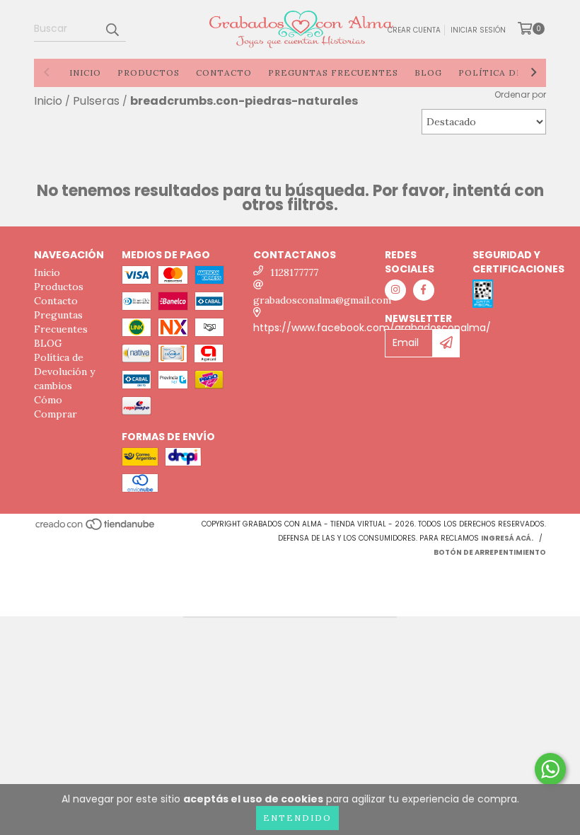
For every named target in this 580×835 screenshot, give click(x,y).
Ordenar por (520, 94)
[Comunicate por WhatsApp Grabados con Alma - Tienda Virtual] (550, 769)
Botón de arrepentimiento (490, 552)
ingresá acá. (507, 538)
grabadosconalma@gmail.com (322, 300)
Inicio (85, 72)
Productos (148, 72)
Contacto (224, 72)
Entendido (297, 817)
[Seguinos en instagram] (395, 290)
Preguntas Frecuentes (333, 72)
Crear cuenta (414, 30)
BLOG (428, 72)
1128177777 (294, 272)
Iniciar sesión (478, 30)
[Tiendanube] (96, 528)
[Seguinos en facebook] (423, 290)
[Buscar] (112, 29)
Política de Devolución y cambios (64, 371)
